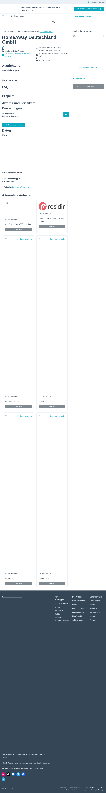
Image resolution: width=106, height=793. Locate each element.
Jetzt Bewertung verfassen (88, 67)
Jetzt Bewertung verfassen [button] (83, 17)
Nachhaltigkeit (95, 612)
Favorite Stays (44, 578)
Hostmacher (9, 578)
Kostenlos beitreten (79, 601)
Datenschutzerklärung (75, 788)
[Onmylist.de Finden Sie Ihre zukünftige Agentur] (9, 9)
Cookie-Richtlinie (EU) (91, 788)
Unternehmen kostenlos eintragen (89, 9)
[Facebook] (23, 774)
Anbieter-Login (77, 620)
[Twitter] (18, 774)
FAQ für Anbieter (78, 612)
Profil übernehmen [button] (46, 31)
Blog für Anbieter (78, 616)
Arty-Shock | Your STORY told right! (18, 224)
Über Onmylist (95, 601)
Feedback (93, 608)
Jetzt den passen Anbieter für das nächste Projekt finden (22, 768)
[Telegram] (3, 779)
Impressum (63, 788)
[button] (43, 7)
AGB (102, 788)
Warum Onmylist (78, 608)
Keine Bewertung (11, 219)
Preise (74, 605)
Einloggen (93, 2)
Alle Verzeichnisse (61, 604)
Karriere (93, 616)
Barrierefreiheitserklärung (73, 790)
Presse (92, 620)
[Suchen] (88, 2)
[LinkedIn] (13, 774)
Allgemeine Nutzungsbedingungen (94, 790)
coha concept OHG (12, 401)
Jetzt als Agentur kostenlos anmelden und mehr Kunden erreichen (26, 763)
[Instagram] (3, 774)
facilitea (41, 401)
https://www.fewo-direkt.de (21, 187)
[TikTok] (8, 774)
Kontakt (101, 2)
